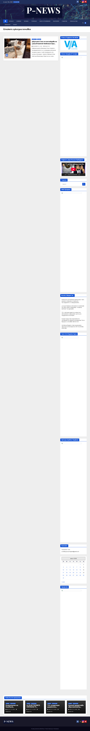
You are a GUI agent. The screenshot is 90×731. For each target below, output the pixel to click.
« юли (63, 582)
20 (73, 572)
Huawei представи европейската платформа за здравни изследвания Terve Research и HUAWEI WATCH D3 (73, 320)
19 (70, 572)
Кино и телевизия (45, 21)
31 (63, 578)
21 (76, 572)
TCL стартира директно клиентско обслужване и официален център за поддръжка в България (71, 314)
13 (73, 570)
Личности (34, 39)
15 (80, 570)
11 (66, 570)
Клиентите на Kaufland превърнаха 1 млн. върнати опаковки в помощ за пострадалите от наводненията (73, 301)
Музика (26, 21)
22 (80, 572)
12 (70, 570)
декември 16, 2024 (38, 46)
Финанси (7, 24)
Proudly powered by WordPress (38, 728)
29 (80, 575)
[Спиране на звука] (81, 174)
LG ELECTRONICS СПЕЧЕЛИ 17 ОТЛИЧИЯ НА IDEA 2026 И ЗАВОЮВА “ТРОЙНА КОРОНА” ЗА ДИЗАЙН (73, 307)
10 (63, 570)
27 (73, 575)
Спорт (15, 24)
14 (76, 570)
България (56, 21)
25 (66, 575)
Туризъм (34, 21)
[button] (83, 23)
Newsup (50, 728)
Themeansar (56, 728)
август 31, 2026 (11, 709)
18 (66, 572)
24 (63, 575)
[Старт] (63, 174)
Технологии (73, 21)
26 (70, 575)
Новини (19, 21)
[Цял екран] (83, 174)
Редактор (47, 46)
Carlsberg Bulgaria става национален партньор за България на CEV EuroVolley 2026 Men (73, 327)
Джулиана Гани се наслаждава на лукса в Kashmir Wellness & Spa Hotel (44, 44)
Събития (64, 21)
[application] (73, 169)
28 (76, 575)
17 (63, 572)
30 (83, 575)
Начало (11, 21)
